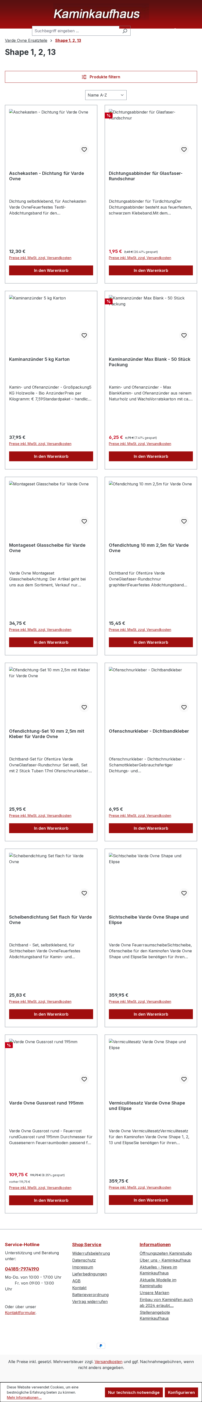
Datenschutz (84, 1260)
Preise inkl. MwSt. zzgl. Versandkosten (40, 258)
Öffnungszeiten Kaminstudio (166, 1253)
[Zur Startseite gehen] (101, 11)
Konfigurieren (181, 1392)
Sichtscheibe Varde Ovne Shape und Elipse (149, 919)
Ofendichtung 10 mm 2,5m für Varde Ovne (149, 548)
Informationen (155, 1244)
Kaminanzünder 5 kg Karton (39, 359)
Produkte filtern (104, 76)
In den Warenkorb (51, 270)
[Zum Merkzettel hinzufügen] (84, 149)
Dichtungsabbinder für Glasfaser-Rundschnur (146, 176)
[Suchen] (125, 31)
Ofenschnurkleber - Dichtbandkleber (149, 731)
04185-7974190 (22, 1268)
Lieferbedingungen (89, 1273)
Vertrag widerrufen (90, 1301)
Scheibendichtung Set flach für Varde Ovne (50, 919)
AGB (76, 1280)
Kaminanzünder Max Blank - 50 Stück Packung (149, 362)
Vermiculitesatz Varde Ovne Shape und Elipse (147, 1105)
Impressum (82, 1267)
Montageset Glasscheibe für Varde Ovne (47, 548)
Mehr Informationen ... (24, 1397)
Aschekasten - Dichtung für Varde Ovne (46, 176)
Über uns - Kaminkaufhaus (165, 1260)
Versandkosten (108, 1361)
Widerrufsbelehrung (91, 1253)
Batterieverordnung (90, 1294)
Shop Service (86, 1244)
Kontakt (79, 1287)
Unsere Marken (154, 1292)
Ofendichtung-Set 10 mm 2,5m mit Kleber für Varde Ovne (46, 733)
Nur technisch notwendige (134, 1392)
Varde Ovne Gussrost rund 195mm (46, 1102)
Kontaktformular (20, 1312)
